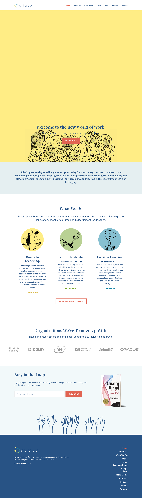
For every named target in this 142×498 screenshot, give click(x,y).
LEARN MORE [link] (71, 141)
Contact (125, 5)
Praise (99, 5)
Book (106, 5)
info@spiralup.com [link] (22, 463)
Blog (125, 471)
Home (68, 5)
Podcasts (123, 478)
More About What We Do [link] (71, 302)
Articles (124, 482)
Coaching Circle (120, 465)
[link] (32, 239)
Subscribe (74, 394)
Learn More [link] (32, 293)
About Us (77, 5)
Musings (115, 5)
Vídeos (124, 485)
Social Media (122, 475)
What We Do (88, 5)
